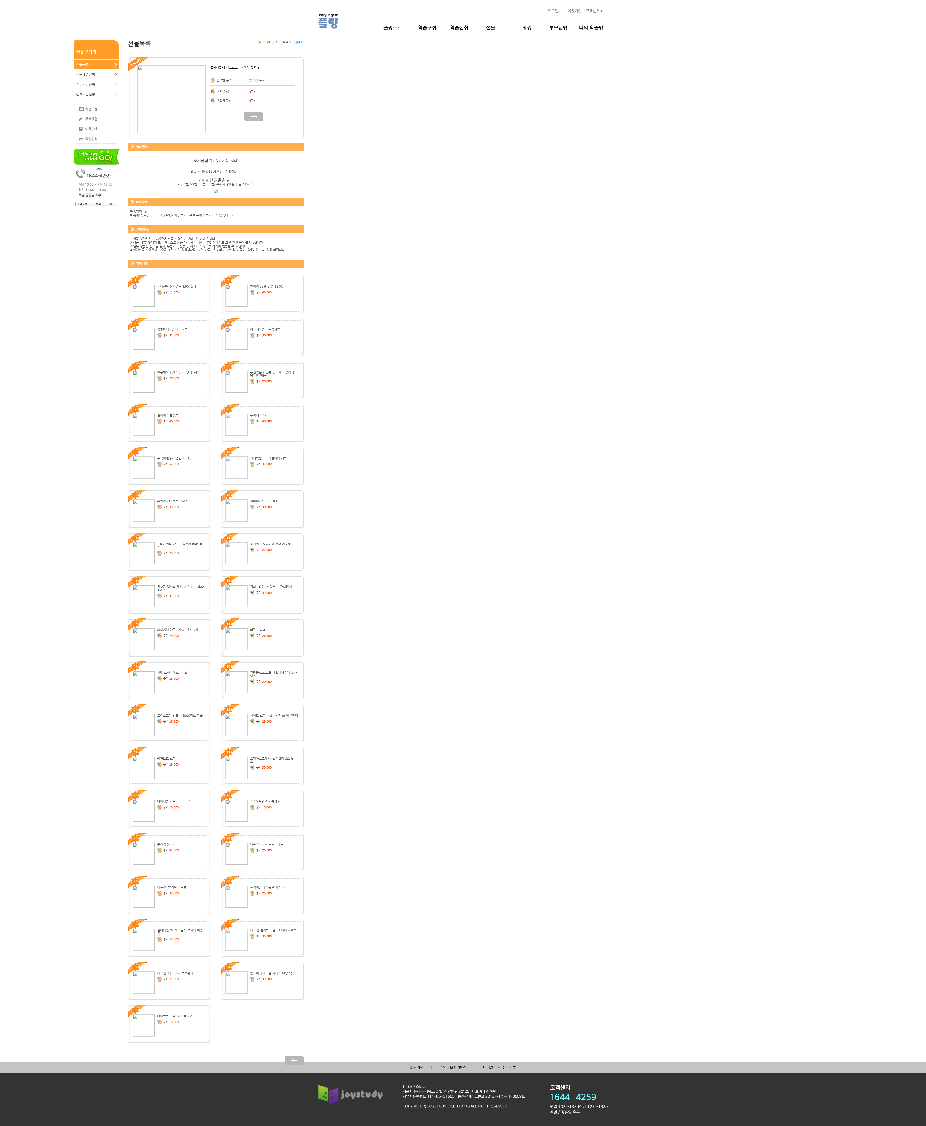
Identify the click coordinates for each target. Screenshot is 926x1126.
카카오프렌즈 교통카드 (265, 801)
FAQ (110, 204)
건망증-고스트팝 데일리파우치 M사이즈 (273, 674)
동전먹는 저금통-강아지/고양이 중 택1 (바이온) (272, 373)
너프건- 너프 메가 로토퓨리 (175, 973)
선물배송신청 (85, 74)
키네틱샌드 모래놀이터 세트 (268, 458)
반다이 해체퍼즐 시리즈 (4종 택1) (272, 973)
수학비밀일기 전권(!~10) (174, 458)
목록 (253, 116)
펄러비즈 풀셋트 (167, 415)
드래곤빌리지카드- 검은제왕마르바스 (180, 545)
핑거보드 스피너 (167, 758)
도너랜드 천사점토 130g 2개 (176, 286)
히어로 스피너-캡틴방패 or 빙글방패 (274, 715)
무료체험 (91, 119)
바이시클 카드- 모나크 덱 (173, 801)
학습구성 (91, 109)
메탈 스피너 (258, 629)
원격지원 (82, 204)
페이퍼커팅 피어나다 (263, 501)
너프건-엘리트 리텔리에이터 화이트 (273, 930)
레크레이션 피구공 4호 (265, 329)
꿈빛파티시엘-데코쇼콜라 (173, 329)
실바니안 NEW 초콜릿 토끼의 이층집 (180, 931)
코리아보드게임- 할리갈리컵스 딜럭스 (273, 760)
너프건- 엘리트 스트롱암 (173, 887)
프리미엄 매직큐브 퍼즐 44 (268, 887)
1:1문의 (96, 204)
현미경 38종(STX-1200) (266, 286)
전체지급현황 (85, 94)
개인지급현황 (85, 84)
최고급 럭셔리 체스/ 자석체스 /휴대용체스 (180, 588)
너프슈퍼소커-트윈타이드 (266, 844)
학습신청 (91, 139)
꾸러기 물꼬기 (166, 844)
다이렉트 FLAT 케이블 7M (174, 1016)
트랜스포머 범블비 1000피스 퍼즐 (180, 715)
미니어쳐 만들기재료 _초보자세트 (179, 629)
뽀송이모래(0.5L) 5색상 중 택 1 (178, 372)
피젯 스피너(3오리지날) (173, 672)
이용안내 (91, 129)
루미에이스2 (258, 415)
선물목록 (82, 64)
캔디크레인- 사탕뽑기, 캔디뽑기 (271, 587)
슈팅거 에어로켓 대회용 (172, 501)
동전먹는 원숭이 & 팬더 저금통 (270, 544)
